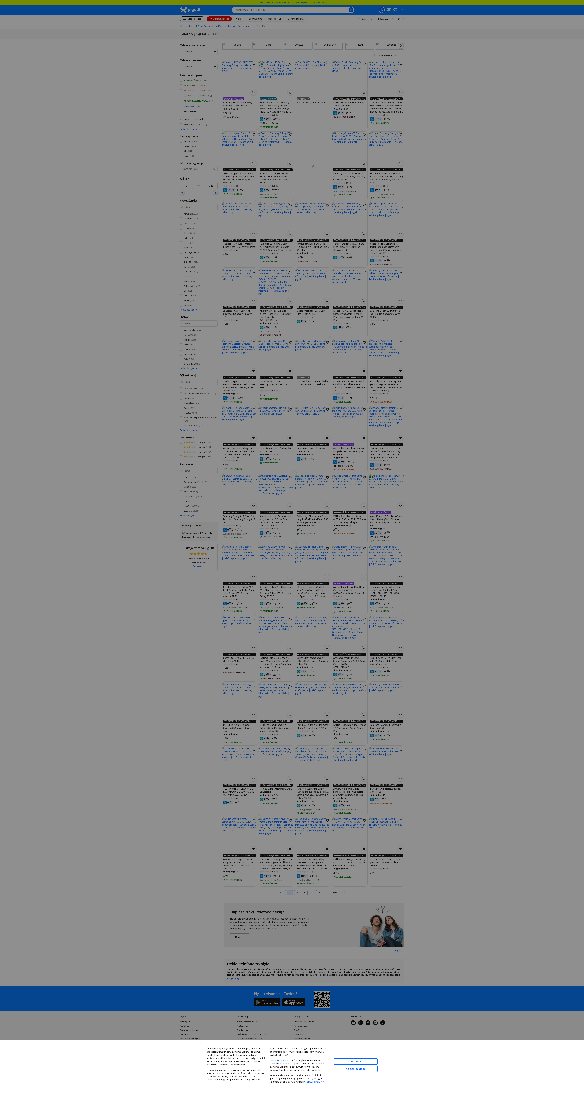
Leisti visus (355, 1061)
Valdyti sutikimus (355, 1068)
